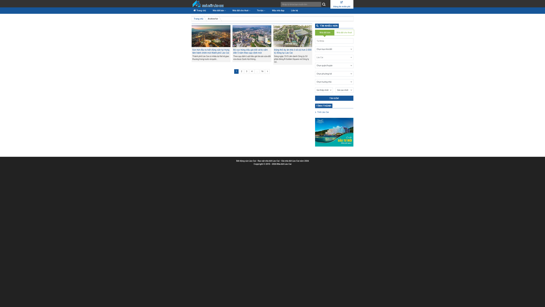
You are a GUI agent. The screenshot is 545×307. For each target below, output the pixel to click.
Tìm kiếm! (334, 98)
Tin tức (260, 10)
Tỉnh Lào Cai (323, 112)
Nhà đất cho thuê (240, 10)
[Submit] (323, 4)
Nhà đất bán (218, 10)
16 (262, 71)
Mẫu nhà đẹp (278, 10)
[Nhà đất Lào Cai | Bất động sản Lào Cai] (208, 3)
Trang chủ (201, 10)
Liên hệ (294, 10)
